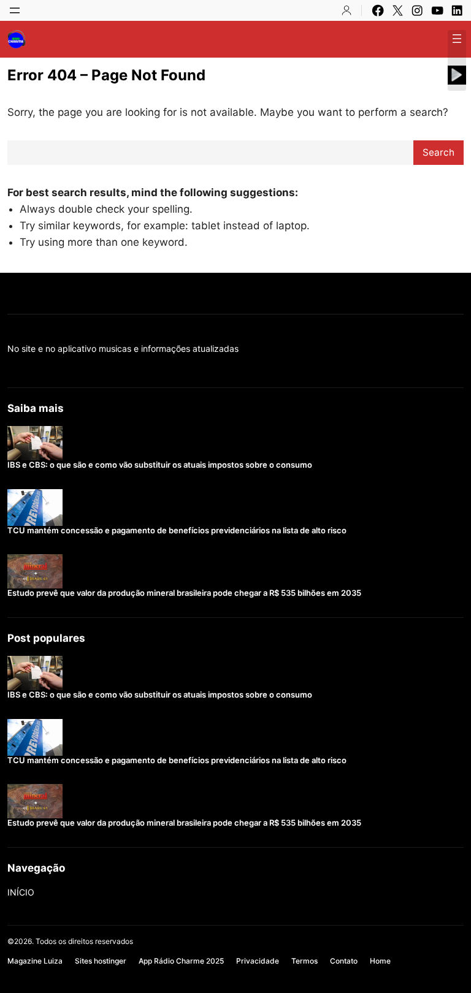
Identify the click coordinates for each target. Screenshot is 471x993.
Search (438, 152)
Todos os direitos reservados (84, 941)
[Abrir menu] (14, 10)
